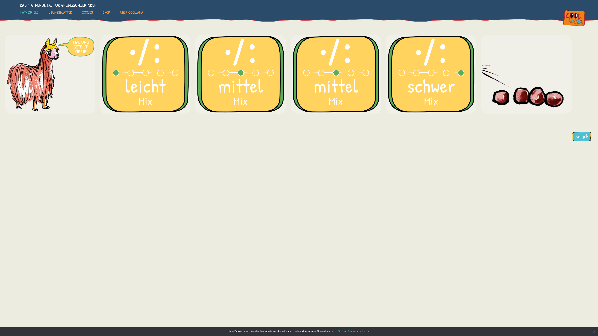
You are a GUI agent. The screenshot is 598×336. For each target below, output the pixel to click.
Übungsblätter (60, 12)
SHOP (106, 12)
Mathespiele (29, 12)
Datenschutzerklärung (359, 331)
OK (339, 331)
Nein (344, 331)
